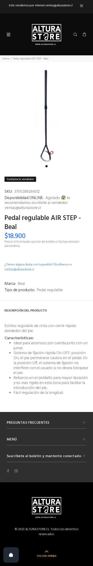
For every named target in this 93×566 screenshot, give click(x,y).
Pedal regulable (50, 290)
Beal (21, 284)
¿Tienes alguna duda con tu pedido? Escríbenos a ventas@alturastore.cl (38, 267)
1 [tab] (46, 166)
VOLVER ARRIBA (46, 556)
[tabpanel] (46, 116)
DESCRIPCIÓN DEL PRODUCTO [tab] (26, 310)
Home (5, 58)
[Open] (11, 555)
